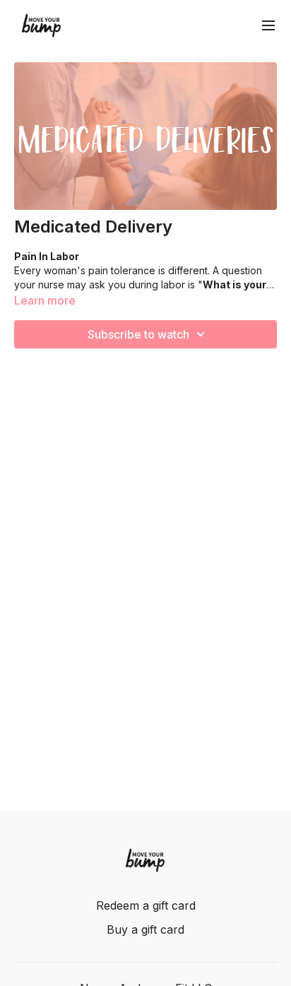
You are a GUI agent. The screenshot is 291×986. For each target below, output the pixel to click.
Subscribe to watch (138, 334)
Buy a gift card (145, 929)
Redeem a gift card (146, 905)
